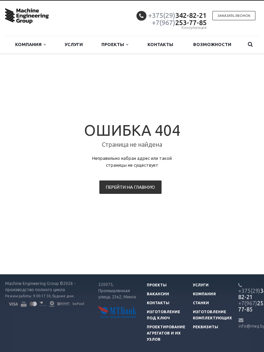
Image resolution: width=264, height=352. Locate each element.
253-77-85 (179, 22)
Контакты (160, 44)
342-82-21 (177, 15)
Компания (29, 44)
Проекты (113, 44)
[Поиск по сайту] (250, 44)
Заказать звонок (234, 16)
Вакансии (158, 294)
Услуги (74, 44)
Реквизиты (205, 327)
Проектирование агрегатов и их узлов (166, 333)
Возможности (212, 44)
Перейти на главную (130, 187)
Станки (201, 303)
